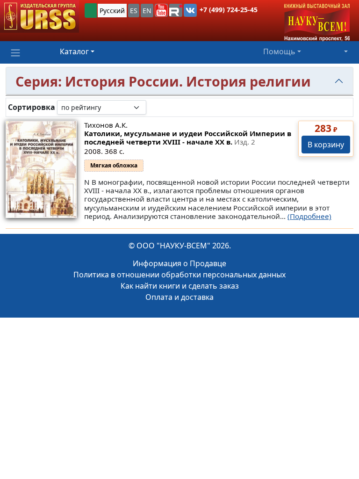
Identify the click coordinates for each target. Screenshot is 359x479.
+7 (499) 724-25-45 (229, 9)
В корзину (326, 144)
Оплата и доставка (179, 297)
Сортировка (31, 107)
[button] (161, 10)
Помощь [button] (279, 51)
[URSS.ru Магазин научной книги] (39, 16)
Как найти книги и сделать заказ (180, 286)
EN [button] (147, 10)
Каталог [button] (74, 51)
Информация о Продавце (179, 263)
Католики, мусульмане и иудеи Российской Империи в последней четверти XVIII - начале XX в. (187, 137)
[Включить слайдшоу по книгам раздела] (154, 107)
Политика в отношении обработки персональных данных (179, 274)
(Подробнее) (309, 216)
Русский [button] (112, 10)
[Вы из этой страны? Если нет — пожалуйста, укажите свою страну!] (91, 10)
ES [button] (133, 10)
